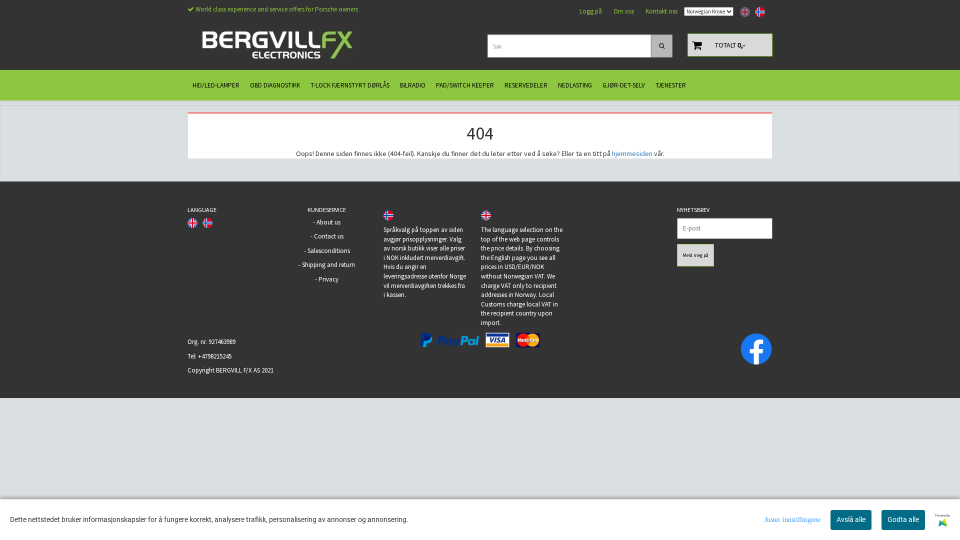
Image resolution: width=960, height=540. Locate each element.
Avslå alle (851, 520)
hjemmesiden (632, 153)
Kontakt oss (662, 11)
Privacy (328, 279)
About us (328, 222)
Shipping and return (328, 264)
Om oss (624, 11)
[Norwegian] (757, 12)
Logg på (591, 11)
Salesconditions (329, 250)
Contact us (329, 236)
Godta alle (903, 520)
